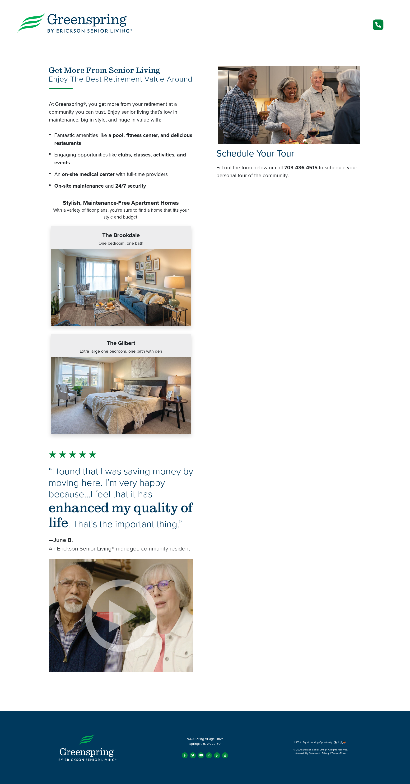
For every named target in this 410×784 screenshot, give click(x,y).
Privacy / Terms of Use (334, 753)
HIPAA (297, 742)
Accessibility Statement (307, 753)
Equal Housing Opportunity (318, 742)
